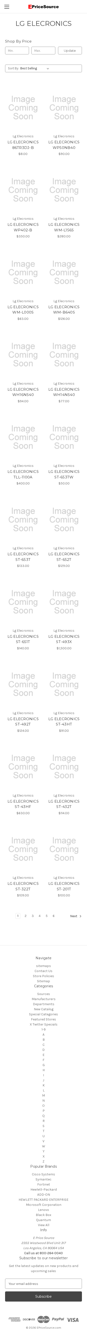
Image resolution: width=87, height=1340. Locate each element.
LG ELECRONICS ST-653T (23, 557)
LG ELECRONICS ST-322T (23, 886)
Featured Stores (43, 1019)
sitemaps (43, 966)
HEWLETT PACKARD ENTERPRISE (43, 1200)
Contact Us (43, 971)
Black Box (43, 1215)
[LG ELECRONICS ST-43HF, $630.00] (23, 767)
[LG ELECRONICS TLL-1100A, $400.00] (23, 437)
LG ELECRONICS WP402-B (23, 227)
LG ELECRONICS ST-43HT (64, 722)
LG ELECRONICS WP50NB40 (64, 145)
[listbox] (36, 68)
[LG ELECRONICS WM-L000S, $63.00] (23, 272)
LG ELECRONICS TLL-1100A (23, 474)
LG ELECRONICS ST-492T (23, 722)
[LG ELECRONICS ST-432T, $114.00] (64, 767)
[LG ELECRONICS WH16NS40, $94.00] (23, 355)
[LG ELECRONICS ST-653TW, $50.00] (64, 437)
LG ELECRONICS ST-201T (64, 886)
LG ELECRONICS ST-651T (23, 639)
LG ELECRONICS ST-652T (64, 557)
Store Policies (43, 976)
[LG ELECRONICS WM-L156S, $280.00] (64, 190)
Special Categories (43, 1014)
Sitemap (43, 981)
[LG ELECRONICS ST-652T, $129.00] (64, 519)
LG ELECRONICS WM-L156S (64, 227)
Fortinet (43, 1184)
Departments (43, 1004)
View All (43, 1225)
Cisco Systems (43, 1174)
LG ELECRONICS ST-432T (64, 804)
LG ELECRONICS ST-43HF (23, 804)
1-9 (44, 1029)
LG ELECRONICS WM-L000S (23, 310)
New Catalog (43, 1009)
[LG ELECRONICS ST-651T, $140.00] (23, 602)
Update (70, 50)
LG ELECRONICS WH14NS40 (64, 392)
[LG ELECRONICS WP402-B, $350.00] (23, 190)
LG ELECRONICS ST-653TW (64, 474)
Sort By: (13, 68)
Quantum (43, 1220)
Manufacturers (44, 999)
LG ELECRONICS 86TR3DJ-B (23, 145)
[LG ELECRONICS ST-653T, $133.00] (23, 519)
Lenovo (43, 1210)
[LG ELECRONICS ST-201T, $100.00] (64, 849)
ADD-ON (43, 1195)
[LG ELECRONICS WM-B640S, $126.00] (64, 272)
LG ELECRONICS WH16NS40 (23, 392)
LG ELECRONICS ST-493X (64, 639)
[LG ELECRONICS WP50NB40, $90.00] (64, 107)
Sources (43, 994)
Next (74, 916)
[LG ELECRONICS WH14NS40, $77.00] (64, 355)
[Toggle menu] (6, 6)
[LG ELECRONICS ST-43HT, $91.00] (64, 684)
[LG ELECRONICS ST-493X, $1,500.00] (64, 602)
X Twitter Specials (44, 1024)
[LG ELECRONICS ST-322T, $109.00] (23, 849)
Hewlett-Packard (43, 1189)
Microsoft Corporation (43, 1205)
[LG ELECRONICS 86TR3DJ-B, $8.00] (23, 107)
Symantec (43, 1179)
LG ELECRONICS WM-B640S (64, 310)
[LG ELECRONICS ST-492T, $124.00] (23, 684)
